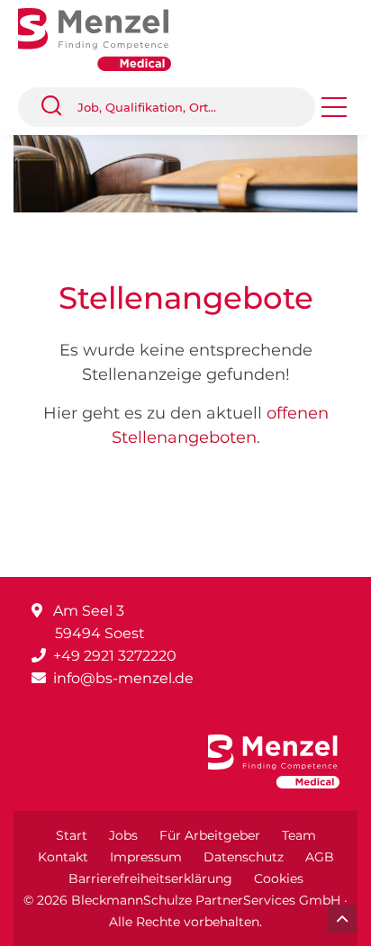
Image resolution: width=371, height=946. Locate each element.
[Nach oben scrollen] (342, 919)
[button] (58, 107)
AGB (319, 857)
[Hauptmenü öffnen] (334, 113)
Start (71, 835)
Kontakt (63, 857)
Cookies (278, 878)
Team (299, 835)
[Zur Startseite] (108, 38)
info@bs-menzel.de (123, 678)
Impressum (146, 857)
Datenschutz (244, 857)
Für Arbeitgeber (209, 835)
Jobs (123, 835)
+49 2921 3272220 (114, 655)
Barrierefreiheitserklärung (150, 878)
